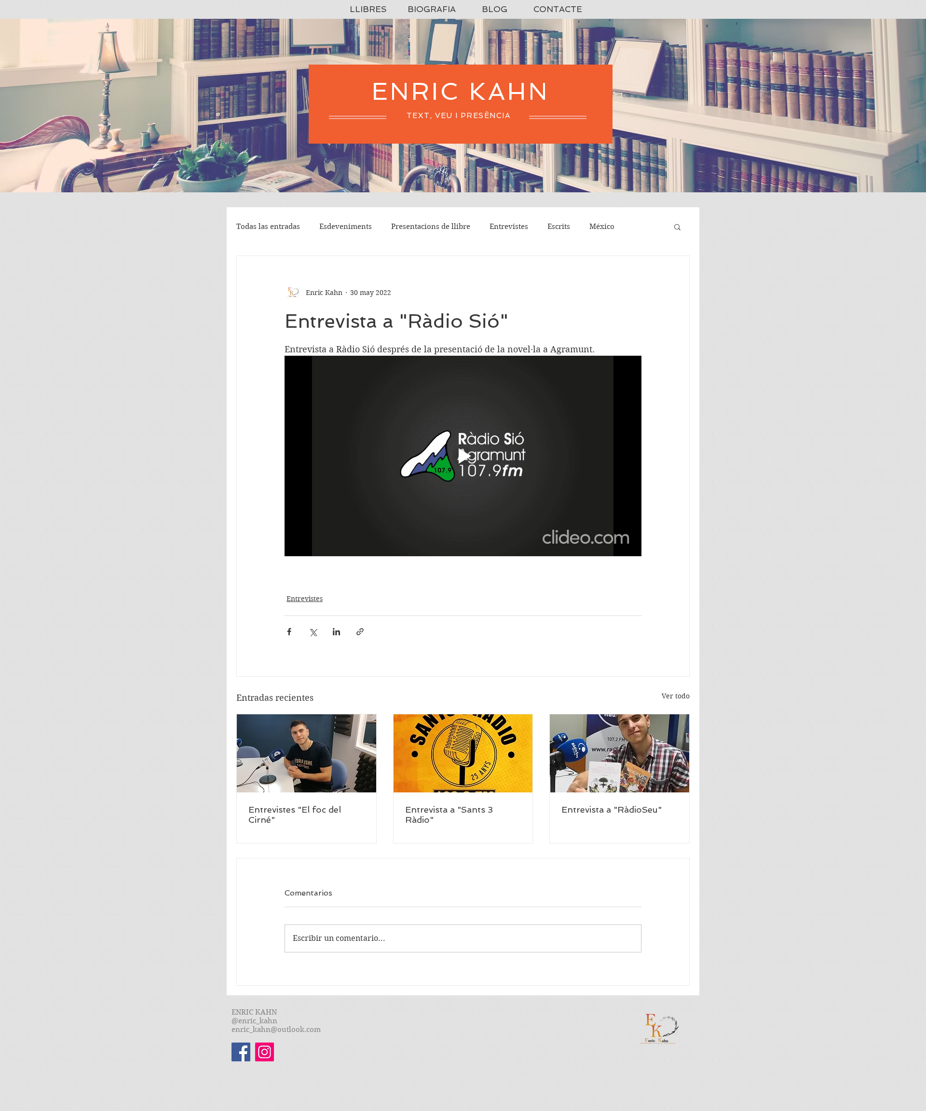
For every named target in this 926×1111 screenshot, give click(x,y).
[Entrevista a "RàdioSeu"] (619, 753)
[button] (677, 226)
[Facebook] (241, 1052)
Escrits (558, 226)
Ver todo (676, 696)
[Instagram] (264, 1052)
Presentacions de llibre (430, 226)
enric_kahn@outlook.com (276, 1029)
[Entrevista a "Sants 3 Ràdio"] (463, 753)
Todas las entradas (268, 226)
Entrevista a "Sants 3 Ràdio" (449, 814)
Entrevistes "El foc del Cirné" (294, 814)
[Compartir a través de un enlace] (360, 631)
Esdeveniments (345, 226)
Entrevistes (509, 226)
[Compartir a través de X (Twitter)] (312, 631)
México (601, 226)
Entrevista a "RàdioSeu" (611, 809)
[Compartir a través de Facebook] (289, 631)
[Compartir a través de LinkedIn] (336, 631)
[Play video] (463, 456)
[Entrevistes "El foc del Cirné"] (306, 753)
